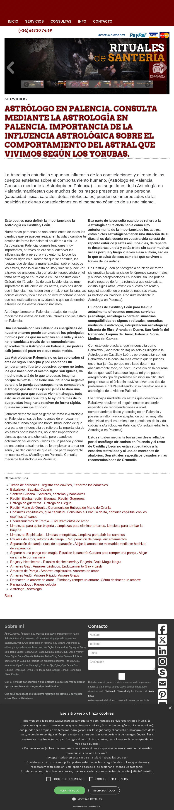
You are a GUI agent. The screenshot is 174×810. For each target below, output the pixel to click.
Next (163, 67)
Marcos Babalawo (46, 633)
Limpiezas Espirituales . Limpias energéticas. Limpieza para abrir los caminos (67, 535)
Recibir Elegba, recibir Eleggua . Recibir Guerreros (47, 498)
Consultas (61, 21)
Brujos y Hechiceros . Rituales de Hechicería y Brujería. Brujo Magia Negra (65, 562)
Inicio (13, 21)
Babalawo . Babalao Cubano (31, 489)
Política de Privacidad (116, 691)
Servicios (34, 21)
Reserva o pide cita (111, 35)
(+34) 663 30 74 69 (35, 30)
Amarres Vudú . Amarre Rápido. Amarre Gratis (44, 575)
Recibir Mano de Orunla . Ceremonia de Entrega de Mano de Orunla (60, 507)
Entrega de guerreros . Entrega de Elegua (40, 503)
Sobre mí (14, 626)
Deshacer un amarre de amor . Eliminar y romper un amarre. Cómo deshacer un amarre (75, 580)
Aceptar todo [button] (70, 790)
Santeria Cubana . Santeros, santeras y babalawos (47, 494)
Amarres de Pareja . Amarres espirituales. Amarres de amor (54, 571)
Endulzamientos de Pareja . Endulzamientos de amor (49, 521)
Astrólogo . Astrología (26, 589)
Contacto (102, 21)
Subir (8, 596)
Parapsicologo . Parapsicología (33, 584)
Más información (143, 771)
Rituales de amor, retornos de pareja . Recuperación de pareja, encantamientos (68, 539)
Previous (10, 67)
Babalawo (37, 8)
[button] (48, 779)
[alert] (87, 757)
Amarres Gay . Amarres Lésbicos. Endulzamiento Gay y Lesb (56, 566)
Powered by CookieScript (87, 806)
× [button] (170, 708)
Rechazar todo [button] (104, 790)
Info (82, 21)
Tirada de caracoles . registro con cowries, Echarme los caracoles (59, 485)
